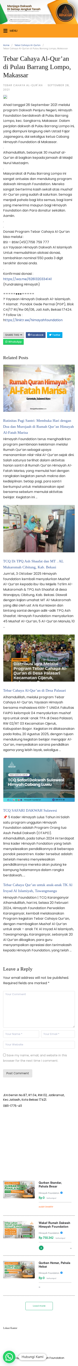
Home (6, 45)
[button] (9, 1357)
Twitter (56, 335)
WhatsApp (15, 341)
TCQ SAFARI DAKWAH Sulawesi (30, 810)
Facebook (36, 335)
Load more (39, 1305)
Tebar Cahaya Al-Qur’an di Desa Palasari (34, 690)
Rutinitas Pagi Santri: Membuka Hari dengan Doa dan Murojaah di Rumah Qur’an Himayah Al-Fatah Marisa (38, 426)
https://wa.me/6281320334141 (27, 279)
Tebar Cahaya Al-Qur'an (28, 45)
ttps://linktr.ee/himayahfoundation (34, 320)
